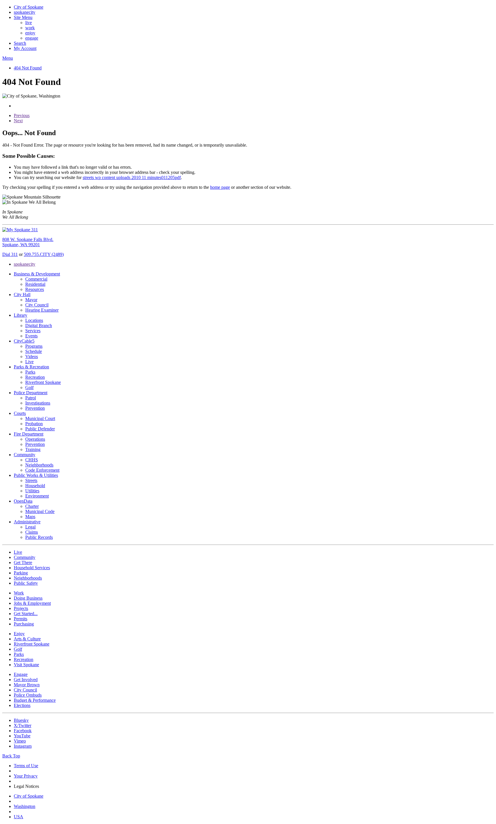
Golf (29, 387)
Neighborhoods (39, 464)
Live (29, 361)
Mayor (31, 299)
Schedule (33, 351)
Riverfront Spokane (43, 382)
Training (32, 449)
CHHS (31, 459)
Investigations (37, 403)
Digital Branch (38, 325)
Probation (34, 423)
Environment (37, 495)
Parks (30, 372)
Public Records (39, 537)
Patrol (30, 397)
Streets (31, 480)
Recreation (35, 377)
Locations (34, 320)
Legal (30, 526)
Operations (35, 439)
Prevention (35, 408)
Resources (34, 289)
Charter (32, 506)
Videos (31, 356)
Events (31, 335)
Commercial (36, 279)
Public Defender (40, 428)
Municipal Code (40, 511)
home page (220, 187)
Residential (35, 284)
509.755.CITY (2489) (44, 254)
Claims (31, 532)
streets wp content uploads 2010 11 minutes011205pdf (132, 177)
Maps (30, 516)
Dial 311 (10, 254)
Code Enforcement (42, 470)
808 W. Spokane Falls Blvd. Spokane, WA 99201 (27, 242)
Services (32, 330)
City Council (37, 304)
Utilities (32, 490)
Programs (33, 346)
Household (35, 485)
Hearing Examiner (42, 310)
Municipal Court (40, 418)
